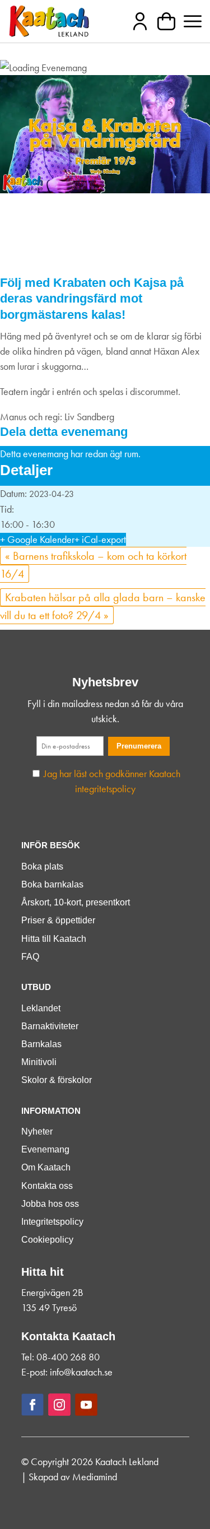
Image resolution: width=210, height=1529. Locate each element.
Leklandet (40, 1008)
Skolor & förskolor (56, 1080)
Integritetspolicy (52, 1221)
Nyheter (37, 1131)
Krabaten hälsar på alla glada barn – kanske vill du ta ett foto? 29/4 (103, 606)
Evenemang (45, 1149)
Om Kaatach (46, 1167)
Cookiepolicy (47, 1239)
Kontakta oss (47, 1186)
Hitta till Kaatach (53, 939)
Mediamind (94, 1476)
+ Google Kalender (37, 539)
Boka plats (42, 866)
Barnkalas (41, 1044)
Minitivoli (39, 1062)
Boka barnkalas (52, 884)
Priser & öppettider (58, 920)
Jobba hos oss (50, 1204)
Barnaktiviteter (49, 1026)
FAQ (30, 956)
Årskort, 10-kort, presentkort (75, 902)
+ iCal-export (100, 539)
